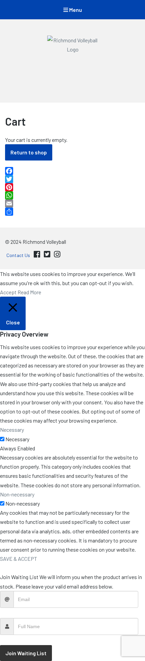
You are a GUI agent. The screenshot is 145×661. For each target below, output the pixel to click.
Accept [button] (8, 292)
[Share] (72, 212)
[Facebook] (72, 171)
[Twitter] (72, 179)
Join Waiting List (26, 653)
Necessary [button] (12, 429)
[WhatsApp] (72, 195)
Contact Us (18, 255)
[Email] (72, 203)
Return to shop (28, 152)
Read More (29, 292)
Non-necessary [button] (17, 494)
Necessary (17, 439)
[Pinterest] (72, 187)
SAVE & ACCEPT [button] (18, 558)
